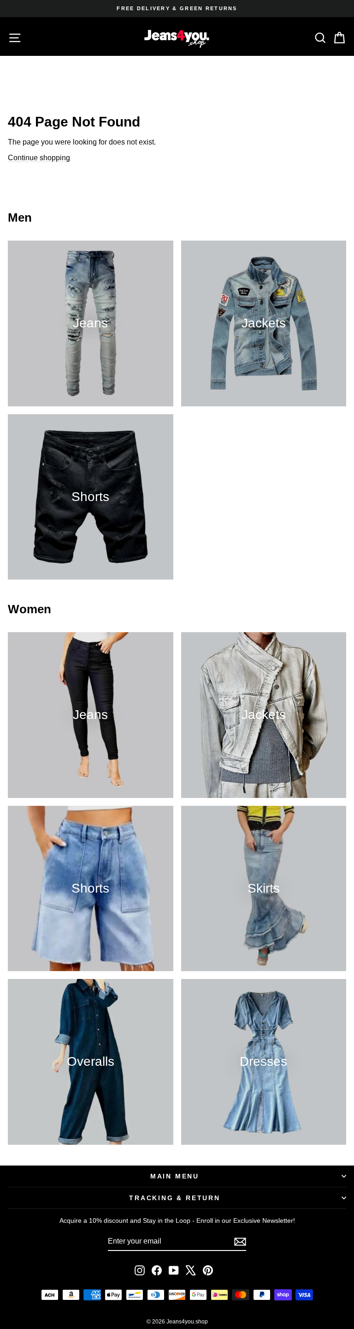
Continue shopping (39, 158)
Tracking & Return (174, 1198)
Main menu (174, 1176)
